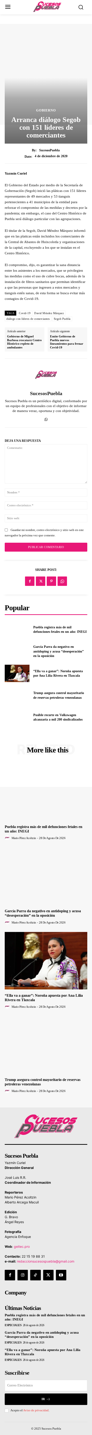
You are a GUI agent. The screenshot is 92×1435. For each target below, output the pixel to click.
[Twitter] (40, 581)
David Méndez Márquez (49, 313)
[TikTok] (35, 1275)
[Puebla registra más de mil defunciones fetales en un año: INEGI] (17, 629)
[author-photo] (8, 837)
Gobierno (46, 110)
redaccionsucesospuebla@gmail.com (45, 1261)
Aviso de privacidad (36, 1410)
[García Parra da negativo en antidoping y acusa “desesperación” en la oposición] (17, 651)
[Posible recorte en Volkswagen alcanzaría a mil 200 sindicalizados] (17, 717)
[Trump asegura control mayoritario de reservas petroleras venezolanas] (17, 695)
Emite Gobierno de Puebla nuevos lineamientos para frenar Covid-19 (66, 342)
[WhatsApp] (46, 418)
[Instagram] (22, 1275)
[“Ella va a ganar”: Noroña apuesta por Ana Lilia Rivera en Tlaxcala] (17, 673)
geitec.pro (22, 1246)
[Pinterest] (51, 581)
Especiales (13, 1325)
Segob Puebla (62, 319)
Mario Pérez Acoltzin (24, 838)
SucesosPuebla (49, 150)
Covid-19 (24, 313)
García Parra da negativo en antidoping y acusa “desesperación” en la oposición (58, 651)
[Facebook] (29, 581)
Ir (43, 1399)
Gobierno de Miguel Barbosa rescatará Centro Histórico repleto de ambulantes (24, 342)
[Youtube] (61, 1275)
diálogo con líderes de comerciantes (28, 319)
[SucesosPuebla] (46, 374)
